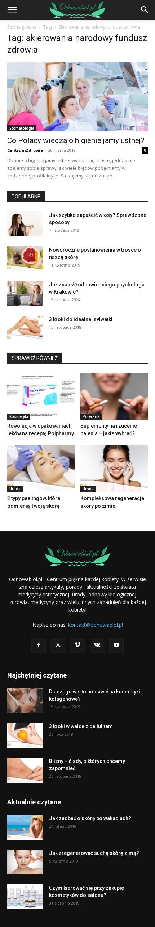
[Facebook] (38, 645)
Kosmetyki (18, 416)
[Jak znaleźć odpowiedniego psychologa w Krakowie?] (25, 293)
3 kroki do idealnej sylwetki (80, 319)
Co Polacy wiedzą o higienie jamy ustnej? (76, 140)
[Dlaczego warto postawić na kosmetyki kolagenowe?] (25, 700)
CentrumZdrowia (25, 150)
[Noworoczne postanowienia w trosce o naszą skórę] (25, 258)
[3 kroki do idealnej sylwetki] (25, 328)
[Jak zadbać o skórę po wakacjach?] (25, 827)
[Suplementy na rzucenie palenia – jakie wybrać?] (114, 396)
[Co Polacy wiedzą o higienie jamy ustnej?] (77, 96)
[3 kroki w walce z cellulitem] (25, 735)
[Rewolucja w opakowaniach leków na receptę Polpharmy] (41, 396)
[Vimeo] (77, 645)
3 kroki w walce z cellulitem (81, 726)
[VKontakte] (97, 645)
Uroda (15, 488)
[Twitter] (58, 645)
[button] (12, 10)
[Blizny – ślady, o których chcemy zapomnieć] (25, 770)
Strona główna (21, 27)
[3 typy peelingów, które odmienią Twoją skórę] (41, 468)
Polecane (91, 416)
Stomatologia (21, 128)
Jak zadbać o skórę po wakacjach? (90, 818)
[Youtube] (116, 645)
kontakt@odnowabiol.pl (95, 624)
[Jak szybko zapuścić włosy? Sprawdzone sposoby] (25, 223)
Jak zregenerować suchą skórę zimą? (94, 853)
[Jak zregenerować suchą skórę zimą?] (25, 862)
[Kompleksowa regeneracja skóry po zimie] (114, 468)
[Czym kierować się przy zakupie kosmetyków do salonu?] (25, 896)
